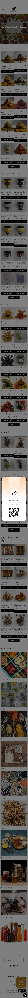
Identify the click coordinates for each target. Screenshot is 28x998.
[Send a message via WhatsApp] (25, 995)
